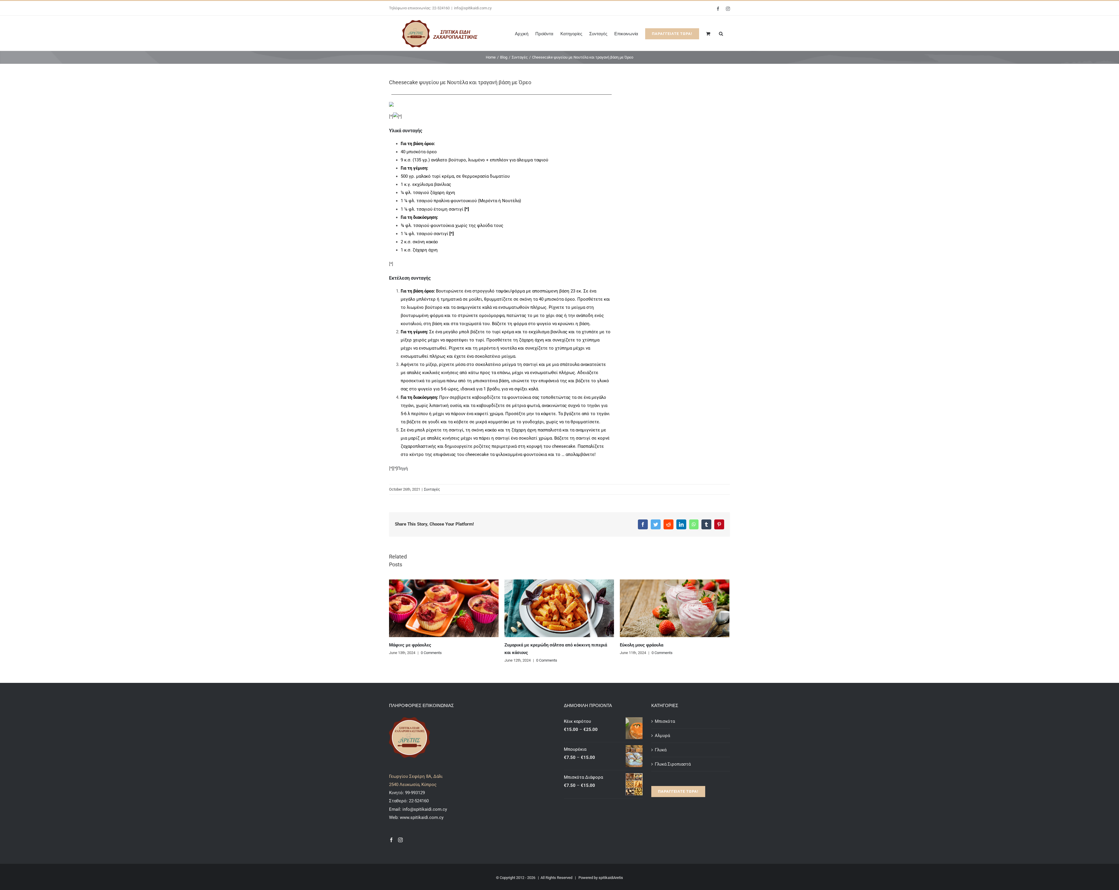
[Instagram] (400, 840)
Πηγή (402, 468)
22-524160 (418, 800)
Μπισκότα (665, 721)
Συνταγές (432, 489)
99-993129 (415, 792)
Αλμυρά (662, 735)
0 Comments (431, 653)
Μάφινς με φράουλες (410, 645)
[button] (721, 33)
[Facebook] (391, 840)
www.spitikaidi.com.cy (422, 817)
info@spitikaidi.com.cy (473, 8)
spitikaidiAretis (611, 877)
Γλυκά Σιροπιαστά (673, 764)
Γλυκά (660, 749)
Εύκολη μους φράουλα (641, 645)
